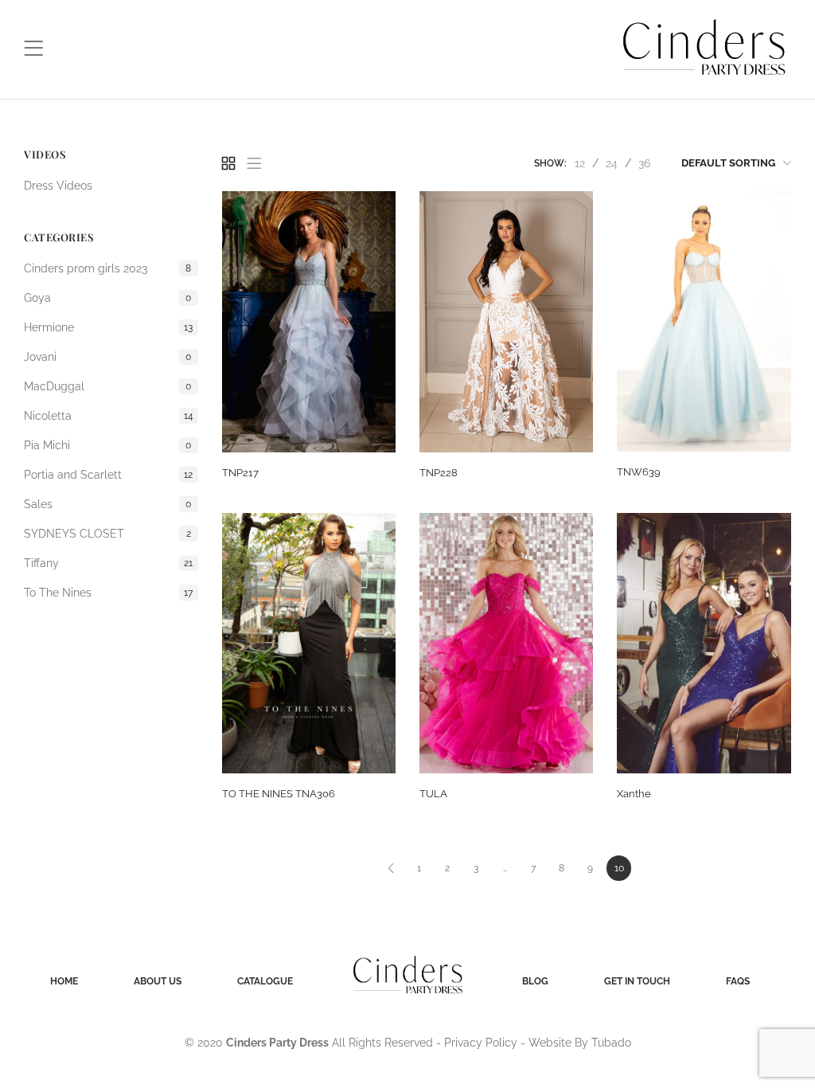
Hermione (108, 327)
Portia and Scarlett (108, 474)
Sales (107, 504)
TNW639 (639, 472)
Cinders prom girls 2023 (107, 268)
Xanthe (634, 794)
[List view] (254, 163)
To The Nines (108, 592)
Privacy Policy (480, 1042)
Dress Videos (58, 185)
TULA (433, 794)
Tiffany (108, 563)
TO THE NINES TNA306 (278, 794)
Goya (107, 298)
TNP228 (438, 473)
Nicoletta (108, 415)
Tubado (611, 1042)
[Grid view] (228, 163)
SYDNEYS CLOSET (107, 533)
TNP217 (240, 473)
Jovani (107, 356)
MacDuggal (107, 386)
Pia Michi (107, 445)
